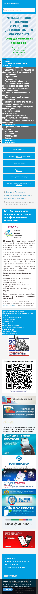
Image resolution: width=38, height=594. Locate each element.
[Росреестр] (19, 511)
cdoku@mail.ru (19, 55)
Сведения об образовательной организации (14, 64)
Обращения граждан (19, 163)
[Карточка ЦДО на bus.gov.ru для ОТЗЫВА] (19, 411)
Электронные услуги (19, 149)
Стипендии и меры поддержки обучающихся (17, 107)
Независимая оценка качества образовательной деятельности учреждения (18, 312)
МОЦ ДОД (5, 323)
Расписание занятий (9, 332)
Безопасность (10, 142)
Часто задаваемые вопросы (12, 317)
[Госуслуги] (19, 485)
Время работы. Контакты (16, 567)
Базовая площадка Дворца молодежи (19, 184)
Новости (5, 315)
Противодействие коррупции (19, 177)
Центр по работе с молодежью (13, 328)
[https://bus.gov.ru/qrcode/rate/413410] (19, 376)
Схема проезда (12, 564)
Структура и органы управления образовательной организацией (18, 71)
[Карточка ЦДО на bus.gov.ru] (19, 400)
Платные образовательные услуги (16, 93)
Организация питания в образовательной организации (16, 116)
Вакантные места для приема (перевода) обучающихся (17, 103)
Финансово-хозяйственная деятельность (15, 98)
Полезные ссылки (8, 319)
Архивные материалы (10, 334)
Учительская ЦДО (8, 330)
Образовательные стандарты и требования (18, 121)
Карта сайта (11, 559)
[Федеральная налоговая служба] (19, 500)
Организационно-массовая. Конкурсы (16, 127)
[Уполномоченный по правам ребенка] (19, 492)
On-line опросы (7, 321)
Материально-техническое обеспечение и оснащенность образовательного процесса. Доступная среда (15, 87)
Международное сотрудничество (11, 112)
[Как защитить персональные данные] (19, 462)
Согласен (8, 589)
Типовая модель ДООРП (10, 326)
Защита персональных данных (18, 562)
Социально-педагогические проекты (19, 156)
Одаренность (19, 170)
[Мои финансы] (19, 522)
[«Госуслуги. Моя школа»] (19, 475)
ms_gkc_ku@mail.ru (9, 305)
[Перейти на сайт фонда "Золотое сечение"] (19, 426)
